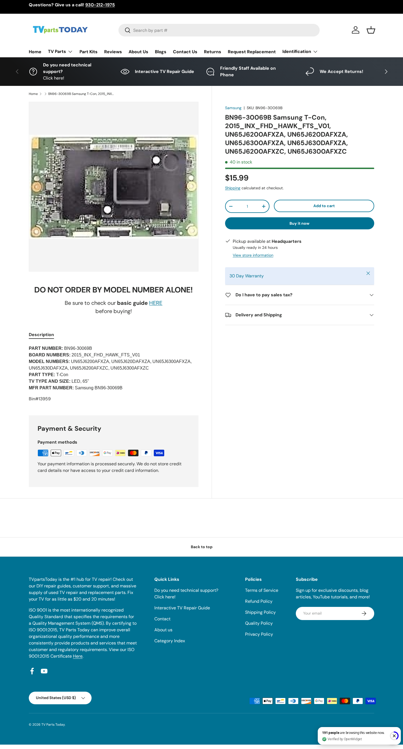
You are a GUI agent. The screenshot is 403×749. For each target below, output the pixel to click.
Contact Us (185, 52)
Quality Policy (259, 623)
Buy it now (300, 223)
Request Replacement (252, 52)
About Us (138, 52)
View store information (253, 255)
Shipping (232, 187)
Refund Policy (259, 601)
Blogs (160, 52)
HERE (155, 302)
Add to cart (324, 205)
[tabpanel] (113, 373)
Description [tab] (41, 334)
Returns (212, 52)
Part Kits (89, 52)
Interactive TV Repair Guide (182, 608)
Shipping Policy (260, 612)
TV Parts (57, 51)
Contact (162, 619)
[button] (371, 30)
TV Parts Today (53, 724)
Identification (296, 51)
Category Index (169, 641)
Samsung (233, 107)
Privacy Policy (259, 634)
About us (163, 630)
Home (35, 52)
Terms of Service (261, 590)
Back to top (201, 546)
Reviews (113, 52)
